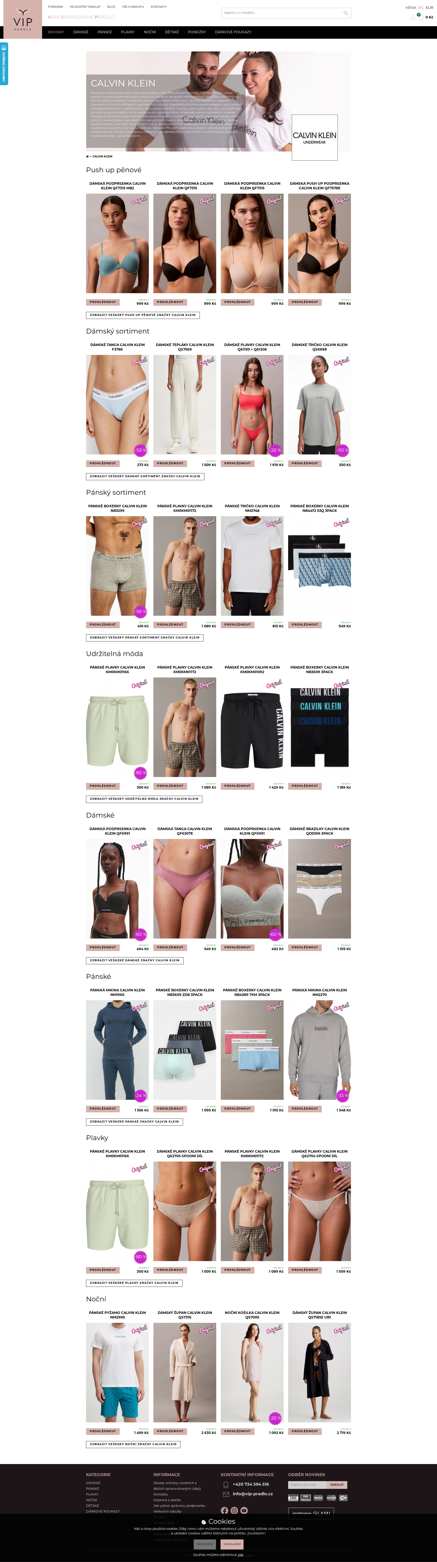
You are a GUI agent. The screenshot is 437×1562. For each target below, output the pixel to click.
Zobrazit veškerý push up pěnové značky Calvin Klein (143, 315)
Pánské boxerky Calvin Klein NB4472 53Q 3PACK (319, 509)
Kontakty (159, 7)
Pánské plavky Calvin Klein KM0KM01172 (184, 509)
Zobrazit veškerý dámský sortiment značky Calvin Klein (145, 476)
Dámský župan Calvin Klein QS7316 (185, 1315)
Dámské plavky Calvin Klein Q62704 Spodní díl (320, 1154)
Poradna (55, 7)
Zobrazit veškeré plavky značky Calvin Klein (134, 1283)
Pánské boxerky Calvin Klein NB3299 (117, 509)
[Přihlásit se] (413, 19)
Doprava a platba (167, 1500)
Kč (421, 8)
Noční (150, 32)
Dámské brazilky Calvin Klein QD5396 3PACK (319, 832)
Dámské (81, 32)
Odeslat (337, 1485)
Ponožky (197, 32)
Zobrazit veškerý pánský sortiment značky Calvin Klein (145, 637)
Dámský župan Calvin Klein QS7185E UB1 (319, 1315)
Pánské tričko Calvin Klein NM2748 (252, 509)
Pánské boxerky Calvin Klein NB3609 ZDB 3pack (185, 993)
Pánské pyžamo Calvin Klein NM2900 (117, 1315)
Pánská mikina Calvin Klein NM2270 (319, 993)
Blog (111, 7)
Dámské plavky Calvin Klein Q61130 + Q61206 (252, 347)
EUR (429, 8)
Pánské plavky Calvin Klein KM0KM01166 (117, 670)
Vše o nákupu (133, 7)
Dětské (172, 32)
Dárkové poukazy (233, 32)
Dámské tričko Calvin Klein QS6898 (320, 347)
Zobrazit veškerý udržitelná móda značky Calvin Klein (144, 799)
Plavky (128, 32)
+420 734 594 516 (251, 1485)
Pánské (105, 32)
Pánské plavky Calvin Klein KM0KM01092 (252, 670)
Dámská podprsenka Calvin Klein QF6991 (117, 832)
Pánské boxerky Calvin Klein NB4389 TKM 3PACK (252, 993)
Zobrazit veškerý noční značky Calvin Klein (133, 1444)
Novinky (56, 32)
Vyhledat (346, 13)
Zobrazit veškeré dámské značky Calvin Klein (135, 960)
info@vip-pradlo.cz (253, 1494)
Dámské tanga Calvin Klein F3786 (117, 347)
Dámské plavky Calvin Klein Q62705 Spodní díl (185, 1154)
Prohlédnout (103, 302)
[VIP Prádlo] (22, 19)
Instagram (234, 1510)
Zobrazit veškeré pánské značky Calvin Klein (134, 1122)
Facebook (224, 1510)
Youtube (244, 1510)
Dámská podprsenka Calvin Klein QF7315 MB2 (117, 186)
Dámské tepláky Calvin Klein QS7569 (185, 347)
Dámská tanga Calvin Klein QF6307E (185, 832)
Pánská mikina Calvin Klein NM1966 (117, 993)
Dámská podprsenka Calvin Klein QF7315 (185, 186)
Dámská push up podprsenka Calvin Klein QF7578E (319, 186)
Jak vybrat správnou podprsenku (179, 1506)
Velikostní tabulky (85, 7)
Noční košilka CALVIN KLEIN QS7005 (252, 1315)
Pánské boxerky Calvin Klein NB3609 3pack (319, 670)
